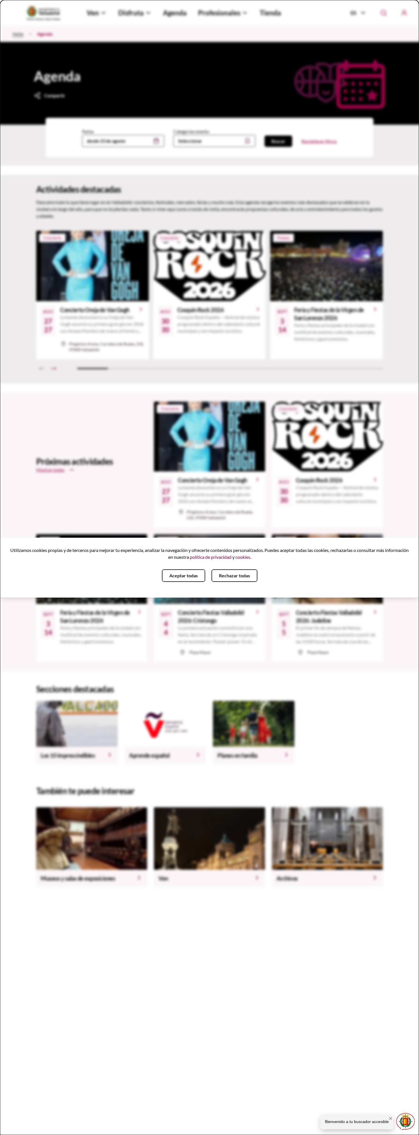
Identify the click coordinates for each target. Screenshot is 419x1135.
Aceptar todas (183, 575)
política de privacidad (210, 557)
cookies (242, 557)
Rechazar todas (234, 575)
